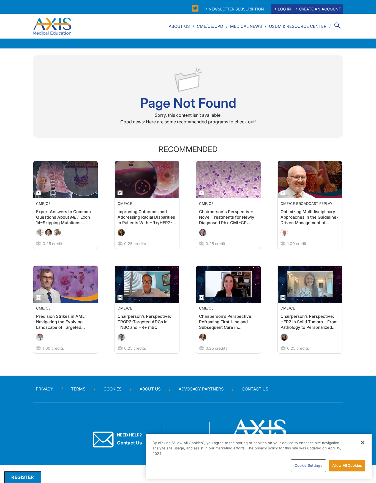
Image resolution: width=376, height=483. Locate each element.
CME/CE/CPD (210, 26)
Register (22, 477)
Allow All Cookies (347, 465)
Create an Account (320, 9)
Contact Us (255, 389)
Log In (284, 9)
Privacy (44, 389)
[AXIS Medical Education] (52, 26)
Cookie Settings (308, 465)
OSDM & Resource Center (297, 26)
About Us (179, 26)
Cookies (112, 389)
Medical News (246, 26)
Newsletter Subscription (236, 9)
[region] (259, 456)
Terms (78, 389)
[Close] (363, 442)
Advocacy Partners (201, 389)
